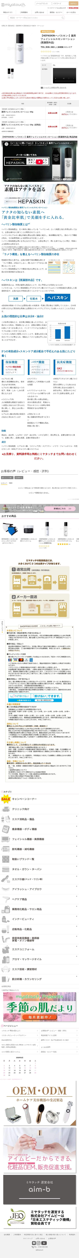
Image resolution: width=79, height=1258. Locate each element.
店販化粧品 (26, 26)
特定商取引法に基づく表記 (33, 1234)
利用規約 (72, 1234)
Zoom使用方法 (7, 1040)
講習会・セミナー (55, 12)
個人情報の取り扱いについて (56, 1234)
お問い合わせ (39, 12)
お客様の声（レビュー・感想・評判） (54, 1030)
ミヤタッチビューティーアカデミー (14, 1035)
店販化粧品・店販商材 (14, 26)
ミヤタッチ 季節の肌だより (11, 1030)
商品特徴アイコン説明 (48, 1035)
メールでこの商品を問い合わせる (53, 87)
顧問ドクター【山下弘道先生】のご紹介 (55, 1040)
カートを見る (71, 12)
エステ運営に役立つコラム (11, 1052)
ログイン (65, 114)
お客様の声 (52, 1238)
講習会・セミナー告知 (48, 1052)
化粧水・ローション (38, 26)
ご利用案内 (24, 12)
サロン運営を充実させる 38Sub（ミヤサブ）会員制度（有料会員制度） (19, 1046)
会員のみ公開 (52, 113)
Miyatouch (40, 1250)
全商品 (4, 26)
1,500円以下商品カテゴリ (10, 990)
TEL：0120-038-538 (39, 1247)
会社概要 (7, 1234)
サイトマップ (28, 1238)
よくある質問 (45, 1047)
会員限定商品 (6, 986)
